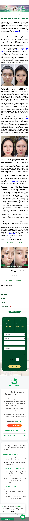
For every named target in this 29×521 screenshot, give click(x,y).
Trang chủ (6, 14)
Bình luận (4, 294)
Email (3, 302)
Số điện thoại (6, 307)
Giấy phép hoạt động (14, 425)
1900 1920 (8, 326)
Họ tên (4, 298)
